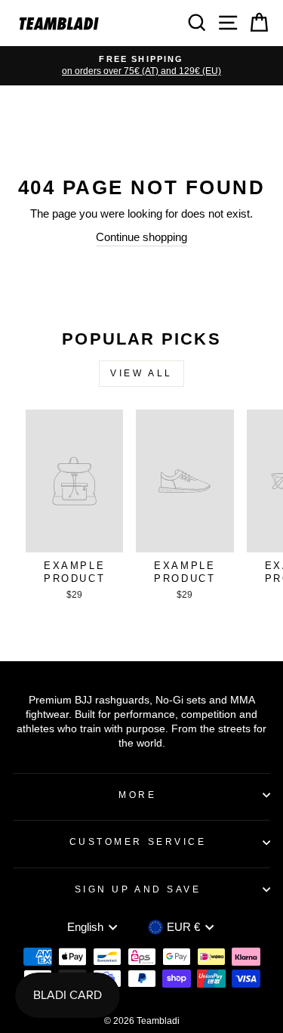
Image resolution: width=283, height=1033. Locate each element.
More (137, 794)
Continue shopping (141, 237)
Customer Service (138, 841)
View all (141, 373)
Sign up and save (138, 889)
